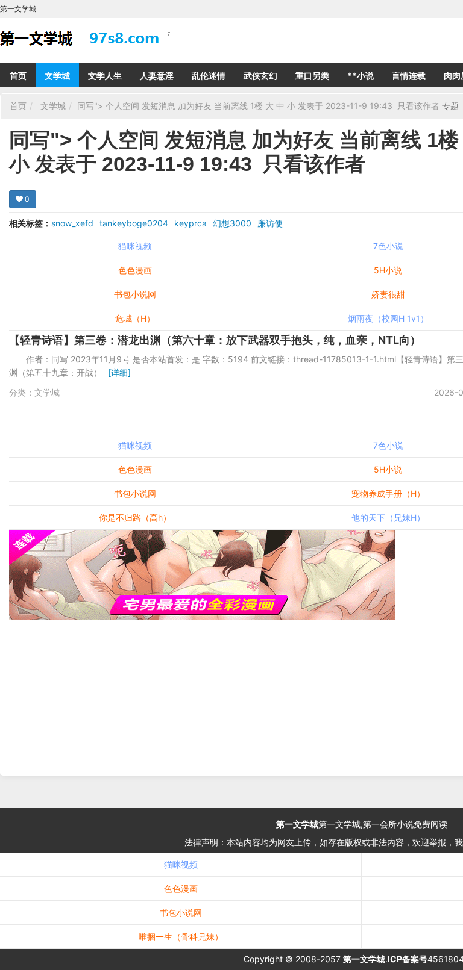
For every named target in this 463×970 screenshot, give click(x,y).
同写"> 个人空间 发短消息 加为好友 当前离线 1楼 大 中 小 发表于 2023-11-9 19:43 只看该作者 (259, 106)
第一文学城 (297, 824)
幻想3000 (232, 223)
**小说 (360, 75)
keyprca (190, 223)
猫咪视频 (135, 246)
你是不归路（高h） (135, 517)
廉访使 (270, 223)
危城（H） (135, 318)
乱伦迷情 (208, 75)
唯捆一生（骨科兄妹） (181, 936)
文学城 (57, 75)
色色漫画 (135, 270)
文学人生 (105, 75)
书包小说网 (135, 294)
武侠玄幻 (260, 75)
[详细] (119, 372)
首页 (18, 75)
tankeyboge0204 (133, 223)
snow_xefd (72, 223)
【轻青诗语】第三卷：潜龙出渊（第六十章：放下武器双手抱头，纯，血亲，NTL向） (215, 340)
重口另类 (312, 75)
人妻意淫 (157, 75)
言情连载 (409, 75)
